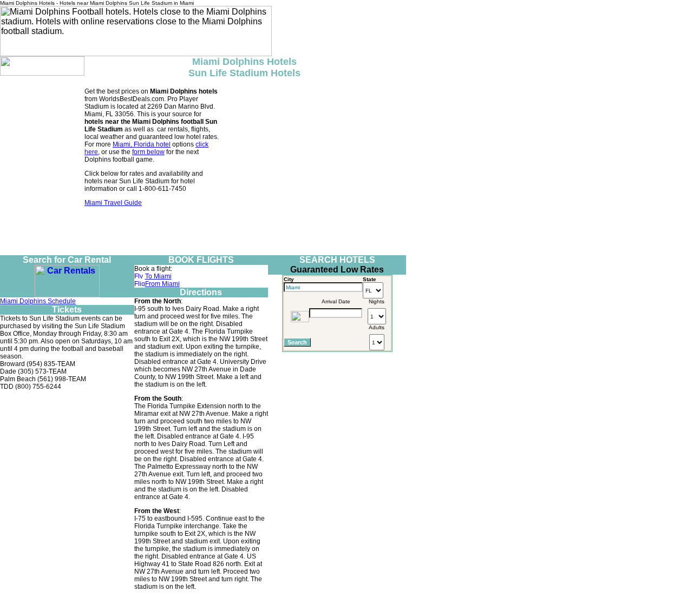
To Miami (158, 276)
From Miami (162, 284)
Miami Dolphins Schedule (38, 301)
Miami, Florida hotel (142, 144)
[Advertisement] (203, 231)
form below (148, 152)
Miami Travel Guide (113, 203)
